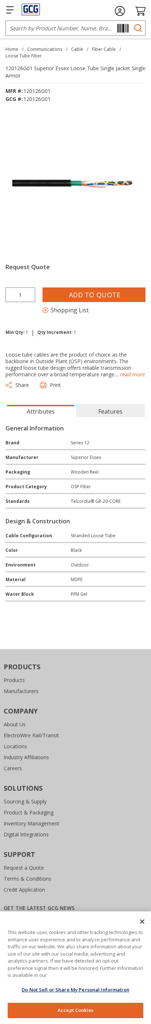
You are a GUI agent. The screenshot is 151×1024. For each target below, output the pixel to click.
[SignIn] (120, 11)
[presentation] (40, 410)
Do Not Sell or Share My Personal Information (75, 989)
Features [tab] (110, 411)
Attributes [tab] (41, 411)
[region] (75, 967)
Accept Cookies (75, 1010)
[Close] (142, 922)
